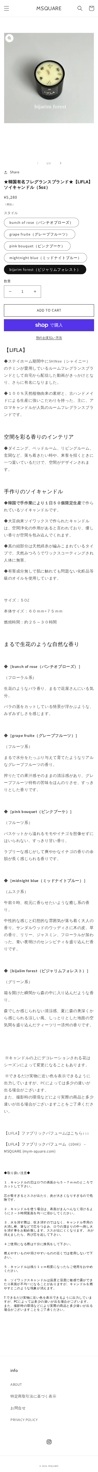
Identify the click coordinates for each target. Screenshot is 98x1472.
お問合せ (18, 1408)
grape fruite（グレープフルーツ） (39, 234)
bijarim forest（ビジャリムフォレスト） (45, 269)
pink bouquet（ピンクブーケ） (37, 246)
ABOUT (16, 1384)
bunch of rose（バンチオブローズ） (41, 222)
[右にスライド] (60, 163)
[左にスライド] (37, 163)
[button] (6, 8)
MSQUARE (53, 1465)
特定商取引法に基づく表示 (33, 1396)
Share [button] (15, 172)
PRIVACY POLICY (24, 1419)
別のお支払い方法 (49, 338)
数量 (7, 281)
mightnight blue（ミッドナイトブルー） (45, 257)
